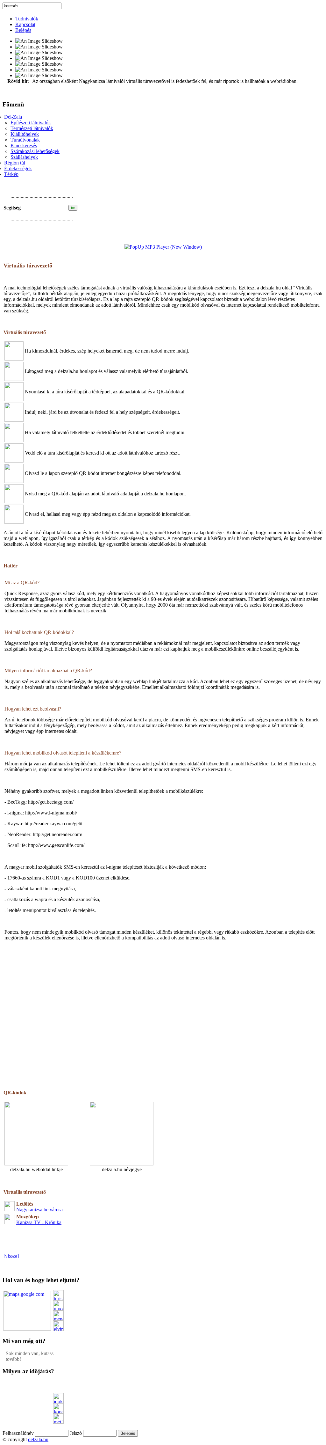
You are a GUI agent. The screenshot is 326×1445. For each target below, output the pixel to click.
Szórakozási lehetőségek (35, 151)
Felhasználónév (18, 1433)
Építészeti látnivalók (31, 122)
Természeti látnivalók (32, 128)
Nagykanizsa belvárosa (39, 1209)
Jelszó (76, 1433)
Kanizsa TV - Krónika (38, 1222)
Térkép (11, 174)
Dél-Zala (13, 117)
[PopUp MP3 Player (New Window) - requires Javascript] (163, 247)
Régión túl (14, 162)
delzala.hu (38, 1439)
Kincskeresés (24, 145)
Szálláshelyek (24, 157)
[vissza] (11, 1256)
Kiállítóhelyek (25, 134)
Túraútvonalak (25, 139)
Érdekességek (18, 168)
